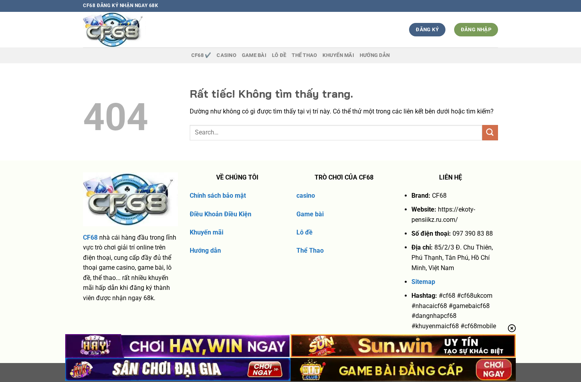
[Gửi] (490, 132)
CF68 (90, 237)
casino (305, 195)
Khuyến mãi (206, 232)
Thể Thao (310, 250)
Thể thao (304, 55)
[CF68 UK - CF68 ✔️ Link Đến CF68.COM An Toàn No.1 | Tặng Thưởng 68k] (129, 29)
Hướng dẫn (375, 55)
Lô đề (304, 232)
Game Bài (254, 55)
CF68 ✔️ (201, 55)
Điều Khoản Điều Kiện (220, 214)
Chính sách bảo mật (218, 195)
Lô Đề (279, 55)
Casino (226, 55)
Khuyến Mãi (338, 55)
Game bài (310, 214)
